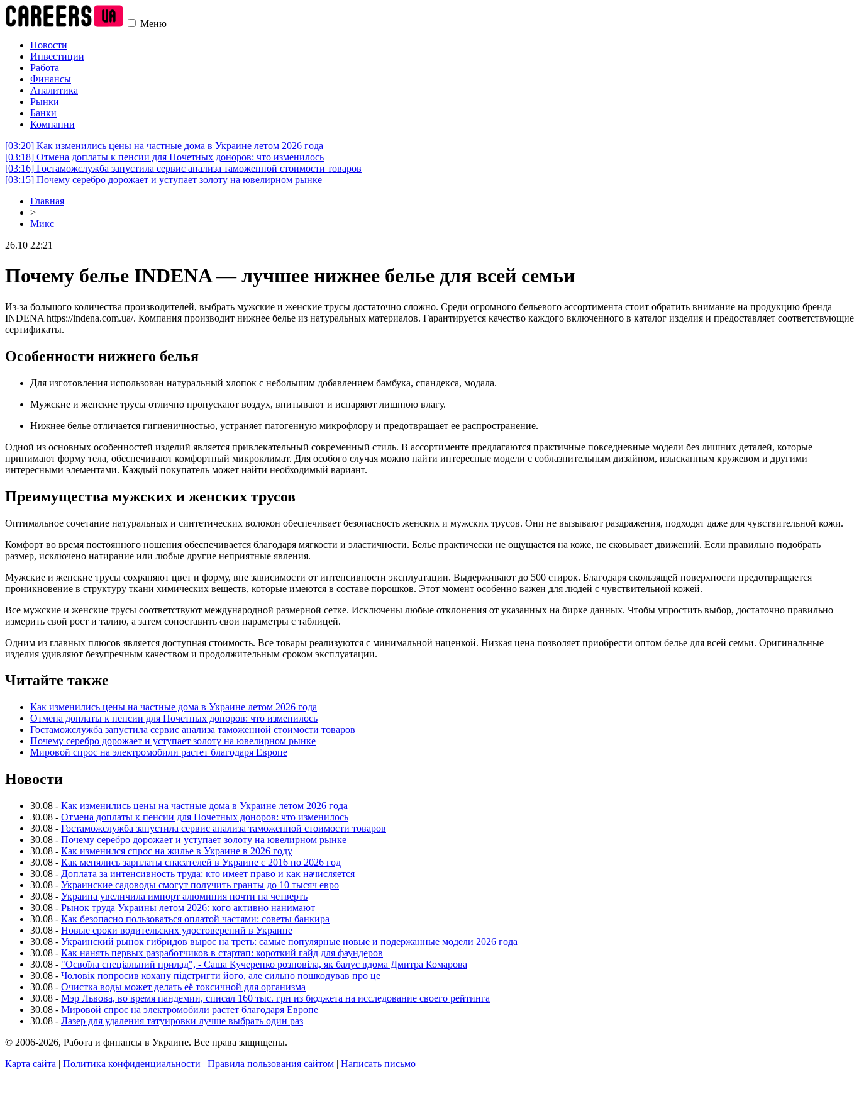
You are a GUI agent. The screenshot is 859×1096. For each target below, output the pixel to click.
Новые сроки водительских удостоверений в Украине (176, 930)
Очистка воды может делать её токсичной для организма (183, 986)
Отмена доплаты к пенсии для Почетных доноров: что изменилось (164, 157)
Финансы (50, 79)
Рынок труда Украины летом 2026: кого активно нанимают (188, 907)
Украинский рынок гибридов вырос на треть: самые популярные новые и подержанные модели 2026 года (289, 941)
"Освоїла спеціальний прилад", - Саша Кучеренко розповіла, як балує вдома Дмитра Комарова (264, 964)
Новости (48, 45)
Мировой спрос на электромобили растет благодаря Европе (158, 752)
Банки (43, 113)
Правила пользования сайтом (271, 1063)
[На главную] (65, 23)
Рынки (44, 101)
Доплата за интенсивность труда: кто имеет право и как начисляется (208, 873)
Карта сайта (30, 1063)
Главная (47, 201)
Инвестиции (57, 56)
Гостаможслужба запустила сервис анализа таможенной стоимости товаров (183, 168)
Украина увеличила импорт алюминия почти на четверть (184, 896)
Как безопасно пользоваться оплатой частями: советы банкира (195, 919)
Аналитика (54, 90)
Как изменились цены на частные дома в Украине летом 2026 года (164, 145)
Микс (42, 223)
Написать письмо (378, 1063)
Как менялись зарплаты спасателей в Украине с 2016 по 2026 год (201, 862)
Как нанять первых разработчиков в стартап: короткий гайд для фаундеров (222, 953)
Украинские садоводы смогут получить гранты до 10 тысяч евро (200, 885)
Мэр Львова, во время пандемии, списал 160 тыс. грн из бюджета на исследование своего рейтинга (275, 998)
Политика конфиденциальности (132, 1063)
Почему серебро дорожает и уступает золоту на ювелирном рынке (163, 179)
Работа (44, 67)
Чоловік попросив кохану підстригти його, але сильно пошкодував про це (220, 975)
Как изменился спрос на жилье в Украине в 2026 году (176, 851)
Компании (52, 124)
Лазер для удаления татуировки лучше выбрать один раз (182, 1020)
